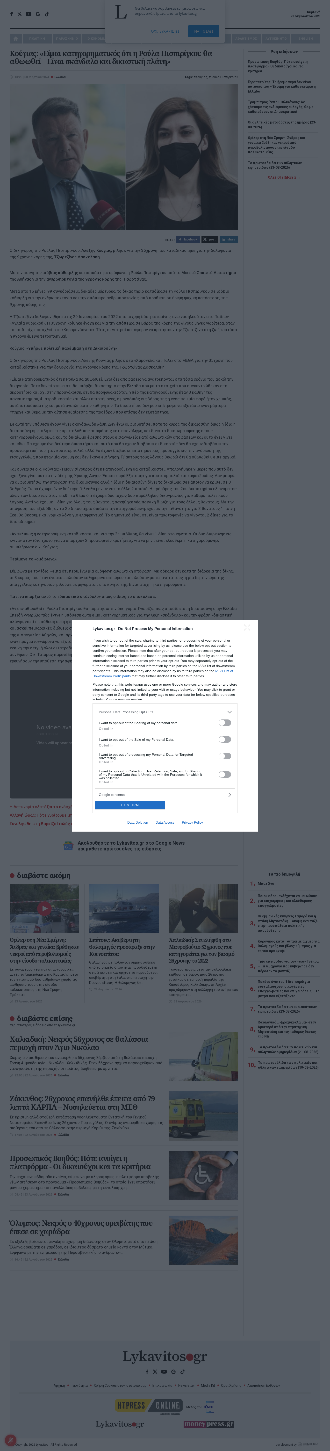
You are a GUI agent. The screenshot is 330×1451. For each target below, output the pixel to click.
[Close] (248, 629)
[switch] (225, 722)
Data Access (165, 822)
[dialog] (165, 726)
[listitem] (165, 712)
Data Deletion (137, 822)
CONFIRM (130, 805)
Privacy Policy (192, 822)
